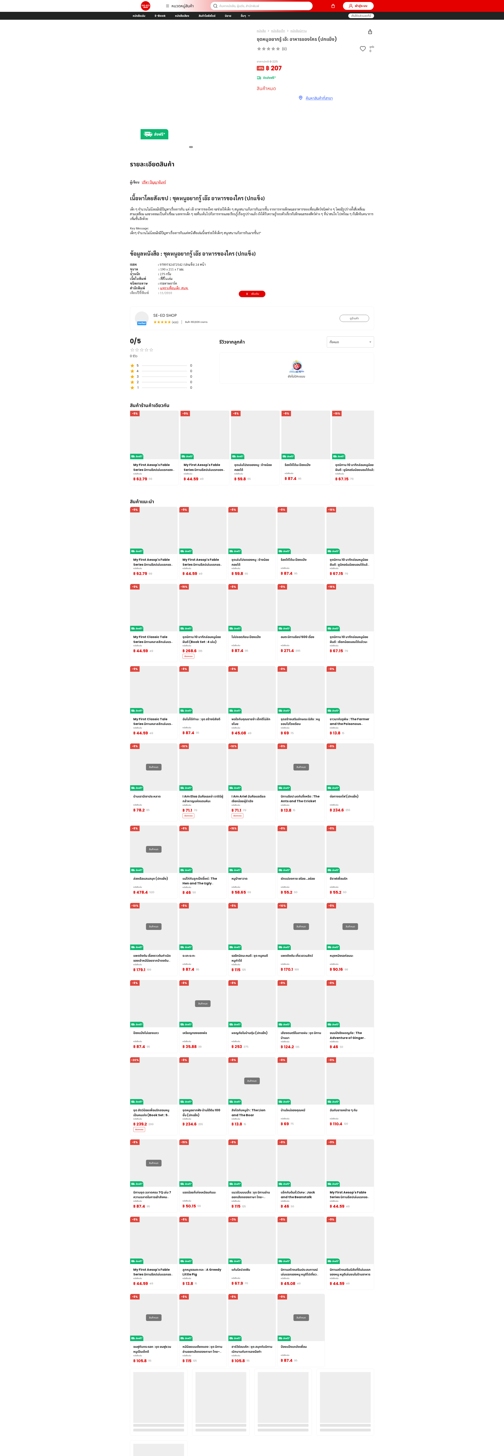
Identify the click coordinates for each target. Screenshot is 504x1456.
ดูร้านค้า (354, 318)
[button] (361, 15)
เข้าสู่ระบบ (361, 6)
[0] (333, 6)
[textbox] (252, 251)
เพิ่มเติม (255, 294)
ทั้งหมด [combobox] (334, 342)
